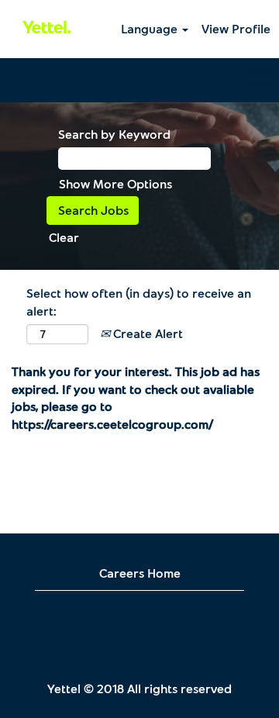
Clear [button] (64, 237)
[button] (139, 80)
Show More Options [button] (115, 183)
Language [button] (151, 28)
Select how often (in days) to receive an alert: (138, 301)
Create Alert (146, 333)
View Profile (236, 28)
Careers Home (140, 572)
